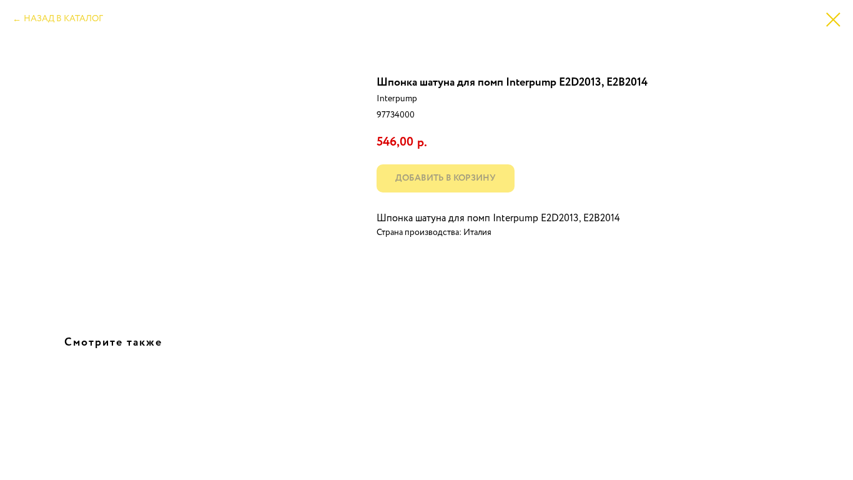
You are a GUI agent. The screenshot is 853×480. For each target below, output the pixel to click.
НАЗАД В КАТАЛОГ (63, 18)
